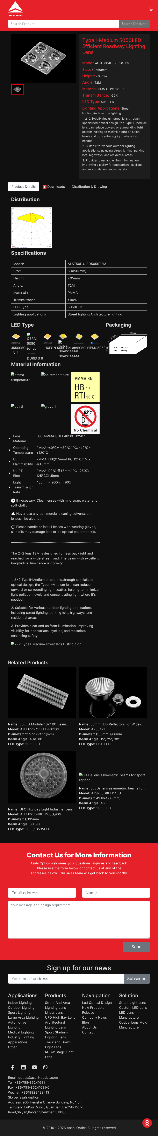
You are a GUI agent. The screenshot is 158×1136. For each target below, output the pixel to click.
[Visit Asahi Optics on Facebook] (12, 1067)
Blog (85, 1022)
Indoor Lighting (20, 1003)
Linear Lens (54, 1012)
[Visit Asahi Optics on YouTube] (34, 1067)
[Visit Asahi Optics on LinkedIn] (23, 1067)
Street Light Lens (132, 1003)
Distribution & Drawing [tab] (89, 186)
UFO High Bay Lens (60, 1017)
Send (136, 946)
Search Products (134, 24)
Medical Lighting (21, 1032)
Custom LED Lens (133, 1007)
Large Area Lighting (23, 1017)
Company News (94, 1017)
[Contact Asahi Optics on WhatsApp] (45, 1067)
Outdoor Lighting (21, 1007)
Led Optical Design (97, 1003)
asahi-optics (29, 1097)
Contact (88, 1032)
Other (12, 1047)
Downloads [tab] (56, 186)
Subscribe (136, 978)
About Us (89, 1027)
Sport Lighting (19, 1012)
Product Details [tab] (24, 186)
